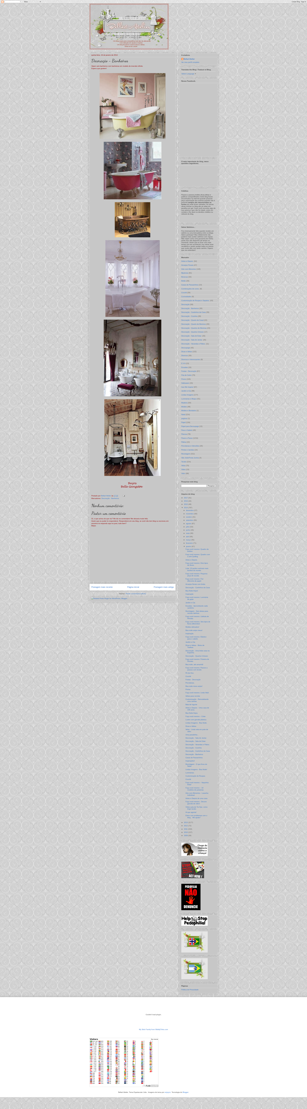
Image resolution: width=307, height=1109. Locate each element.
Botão (183, 281)
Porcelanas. (190, 683)
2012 (186, 826)
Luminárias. (190, 773)
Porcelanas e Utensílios (190, 446)
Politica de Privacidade (189, 990)
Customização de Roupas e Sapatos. (195, 300)
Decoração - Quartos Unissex (192, 332)
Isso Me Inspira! (187, 387)
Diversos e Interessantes (190, 359)
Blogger (185, 1092)
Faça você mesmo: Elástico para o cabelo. (196, 638)
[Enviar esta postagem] (123, 496)
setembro (190, 520)
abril (188, 537)
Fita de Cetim (186, 375)
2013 (186, 822)
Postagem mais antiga (164, 587)
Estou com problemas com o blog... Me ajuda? (196, 816)
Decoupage (185, 348)
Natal (183, 414)
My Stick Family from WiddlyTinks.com (153, 1029)
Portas (188, 689)
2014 (186, 508)
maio (188, 533)
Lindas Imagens (187, 395)
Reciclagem (185, 454)
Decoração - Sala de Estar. (191, 336)
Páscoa (184, 434)
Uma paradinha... (192, 735)
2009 (186, 835)
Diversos (184, 355)
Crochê (184, 293)
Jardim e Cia (186, 391)
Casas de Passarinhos (189, 285)
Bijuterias (184, 273)
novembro (190, 514)
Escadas (184, 367)
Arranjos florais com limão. (196, 584)
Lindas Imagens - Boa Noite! (196, 769)
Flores (183, 379)
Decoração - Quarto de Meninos (193, 324)
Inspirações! (190, 761)
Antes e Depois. (187, 261)
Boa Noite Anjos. (192, 713)
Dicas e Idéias (186, 351)
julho (188, 527)
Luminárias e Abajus (189, 399)
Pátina (183, 442)
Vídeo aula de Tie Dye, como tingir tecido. (196, 808)
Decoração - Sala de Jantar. (192, 340)
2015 (186, 504)
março (188, 540)
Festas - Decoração (188, 371)
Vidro (183, 473)
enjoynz (168, 1092)
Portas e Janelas (187, 450)
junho (188, 530)
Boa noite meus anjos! (194, 686)
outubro (189, 517)
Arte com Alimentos (188, 269)
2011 (186, 829)
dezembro (190, 510)
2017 (186, 498)
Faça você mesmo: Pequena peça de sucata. (196, 575)
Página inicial (133, 587)
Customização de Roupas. (196, 776)
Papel (183, 422)
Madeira (184, 403)
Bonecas (184, 277)
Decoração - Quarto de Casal (192, 320)
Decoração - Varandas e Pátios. (193, 344)
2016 (186, 501)
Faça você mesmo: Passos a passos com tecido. (196, 669)
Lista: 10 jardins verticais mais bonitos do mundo (197, 569)
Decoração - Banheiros (110, 498)
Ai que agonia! (191, 812)
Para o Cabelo (186, 430)
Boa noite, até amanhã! (194, 664)
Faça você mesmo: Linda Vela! (197, 693)
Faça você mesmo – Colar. (196, 716)
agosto (189, 523)
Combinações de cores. (190, 289)
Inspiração (189, 594)
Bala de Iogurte (191, 704)
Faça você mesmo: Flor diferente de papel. (195, 580)
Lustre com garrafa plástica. (196, 720)
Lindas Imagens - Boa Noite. (196, 723)
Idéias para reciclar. (193, 696)
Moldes (184, 407)
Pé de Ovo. (190, 673)
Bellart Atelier (189, 59)
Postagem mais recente (102, 587)
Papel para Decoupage (190, 426)
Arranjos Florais (187, 265)
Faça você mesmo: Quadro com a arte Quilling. (198, 555)
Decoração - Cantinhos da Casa (193, 312)
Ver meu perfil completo (190, 62)
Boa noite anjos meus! (194, 630)
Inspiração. (190, 634)
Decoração (185, 304)
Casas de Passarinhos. (194, 758)
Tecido (183, 462)
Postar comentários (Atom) (136, 594)
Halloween (185, 383)
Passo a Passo (187, 438)
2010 (186, 832)
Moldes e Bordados (188, 410)
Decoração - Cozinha (189, 316)
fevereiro (189, 543)
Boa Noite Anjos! (192, 591)
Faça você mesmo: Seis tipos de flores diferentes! (198, 623)
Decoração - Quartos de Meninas (194, 328)
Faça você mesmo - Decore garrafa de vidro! (196, 803)
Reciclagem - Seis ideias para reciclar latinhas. (197, 612)
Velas (183, 465)
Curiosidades (186, 296)
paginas (184, 418)
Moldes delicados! (192, 627)
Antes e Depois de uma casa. (197, 798)
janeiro (189, 546)
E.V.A (183, 363)
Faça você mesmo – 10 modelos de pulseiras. (195, 789)
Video (183, 469)
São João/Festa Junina (190, 458)
